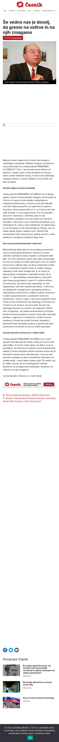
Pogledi (11, 11)
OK (30, 738)
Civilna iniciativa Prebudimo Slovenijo (29, 398)
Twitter (11, 650)
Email (16, 650)
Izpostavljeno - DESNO (28, 395)
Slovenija (21, 11)
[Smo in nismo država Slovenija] (11, 707)
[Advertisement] (29, 524)
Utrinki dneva (44, 395)
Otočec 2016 (8, 401)
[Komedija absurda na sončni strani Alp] (11, 691)
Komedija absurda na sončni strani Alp (37, 683)
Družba (36, 11)
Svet (29, 11)
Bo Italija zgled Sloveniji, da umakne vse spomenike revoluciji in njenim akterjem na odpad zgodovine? (39, 669)
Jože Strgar (50, 398)
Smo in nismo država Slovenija (38, 698)
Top (4, 11)
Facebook (5, 650)
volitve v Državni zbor (32, 401)
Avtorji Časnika (12, 395)
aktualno (9, 398)
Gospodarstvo (48, 11)
